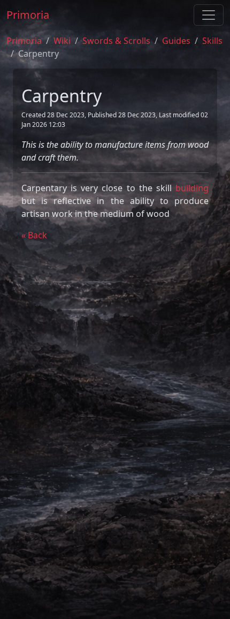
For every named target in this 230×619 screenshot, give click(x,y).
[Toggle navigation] (209, 15)
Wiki (62, 41)
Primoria (27, 14)
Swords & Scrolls (116, 41)
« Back (34, 235)
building (192, 188)
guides (176, 41)
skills (212, 41)
